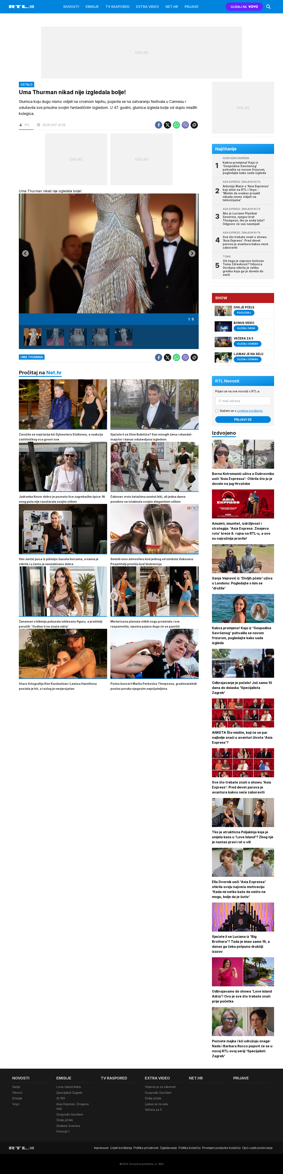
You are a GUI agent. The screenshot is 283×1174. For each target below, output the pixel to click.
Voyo (15, 1104)
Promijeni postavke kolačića (221, 1148)
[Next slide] (192, 253)
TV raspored (117, 7)
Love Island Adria (68, 1087)
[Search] (268, 6)
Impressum (101, 1148)
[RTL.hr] (21, 6)
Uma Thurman (32, 357)
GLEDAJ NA (239, 7)
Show (221, 298)
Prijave (191, 7)
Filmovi (17, 1093)
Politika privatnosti (146, 1148)
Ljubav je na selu (156, 1104)
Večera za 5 (153, 1110)
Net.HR (172, 7)
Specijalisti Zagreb (69, 1093)
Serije (16, 1087)
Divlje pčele (64, 1120)
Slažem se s (241, 410)
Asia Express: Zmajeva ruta (72, 1106)
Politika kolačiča (190, 1148)
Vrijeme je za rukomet (160, 1087)
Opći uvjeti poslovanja (257, 1148)
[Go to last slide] (25, 253)
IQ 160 (60, 1098)
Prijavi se (243, 419)
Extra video (147, 7)
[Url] (194, 125)
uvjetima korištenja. (250, 410)
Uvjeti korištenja (121, 1148)
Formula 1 (62, 1131)
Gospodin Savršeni (69, 1114)
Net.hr (54, 373)
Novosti (71, 7)
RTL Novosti (227, 380)
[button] (32, 337)
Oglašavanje (168, 1148)
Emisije (92, 7)
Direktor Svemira (68, 1126)
